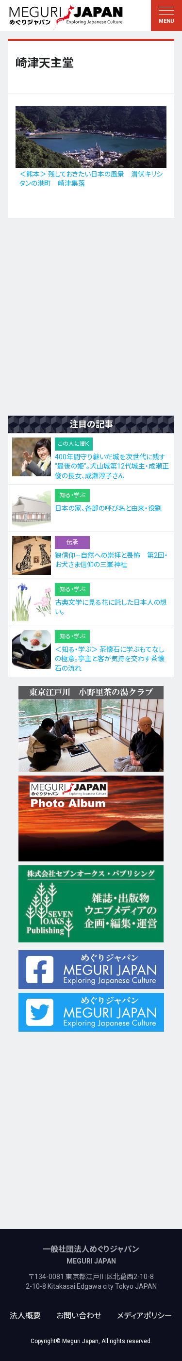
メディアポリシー (144, 1315)
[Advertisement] (91, 316)
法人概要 (25, 1315)
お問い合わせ (78, 1315)
